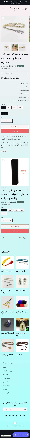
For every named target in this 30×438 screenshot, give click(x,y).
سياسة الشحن (6, 378)
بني (22, 210)
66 (14, 107)
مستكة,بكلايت (6, 271)
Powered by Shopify (19, 425)
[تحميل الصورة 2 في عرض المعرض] (15, 47)
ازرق (10, 210)
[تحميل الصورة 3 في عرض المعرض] (22, 47)
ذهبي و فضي (6, 354)
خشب (18, 354)
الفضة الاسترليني (7, 333)
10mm (4, 114)
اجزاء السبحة (21, 290)
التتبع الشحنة (6, 393)
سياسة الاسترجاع (7, 382)
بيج (16, 210)
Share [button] (4, 238)
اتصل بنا (5, 389)
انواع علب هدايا (21, 312)
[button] (3, 9)
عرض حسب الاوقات (8, 371)
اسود (4, 210)
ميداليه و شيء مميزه (21, 334)
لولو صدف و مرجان (5, 291)
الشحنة (9, 68)
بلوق (4, 396)
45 (9, 107)
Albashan (12, 425)
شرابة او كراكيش (7, 312)
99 (20, 107)
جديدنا (4, 367)
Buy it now (15, 131)
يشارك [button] (4, 151)
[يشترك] (25, 409)
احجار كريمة (20, 271)
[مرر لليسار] (2, 48)
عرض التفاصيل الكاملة (21, 238)
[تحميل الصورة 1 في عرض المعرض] (7, 47)
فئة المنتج (5, 374)
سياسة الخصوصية (7, 385)
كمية (2, 117)
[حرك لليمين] (28, 48)
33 (3, 107)
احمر (4, 213)
